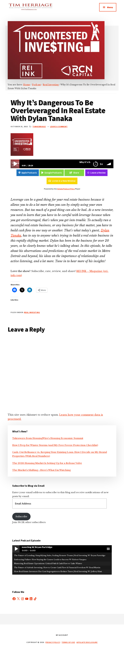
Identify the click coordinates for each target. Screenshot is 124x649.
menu (108, 548)
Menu (110, 7)
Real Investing (32, 312)
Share (76, 172)
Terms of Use (68, 642)
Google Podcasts (53, 172)
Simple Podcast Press (66, 189)
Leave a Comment (59, 126)
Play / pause (16, 548)
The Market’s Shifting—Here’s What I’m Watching (41, 470)
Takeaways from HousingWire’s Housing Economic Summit (47, 438)
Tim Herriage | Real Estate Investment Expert (30, 9)
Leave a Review (98, 172)
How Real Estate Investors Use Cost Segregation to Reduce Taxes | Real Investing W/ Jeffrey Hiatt (58, 571)
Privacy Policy (53, 642)
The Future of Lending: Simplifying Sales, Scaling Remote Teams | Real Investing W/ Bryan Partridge (59, 555)
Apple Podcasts (29, 172)
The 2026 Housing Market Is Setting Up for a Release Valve (47, 463)
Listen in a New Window (63, 180)
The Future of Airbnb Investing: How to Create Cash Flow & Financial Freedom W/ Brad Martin (57, 567)
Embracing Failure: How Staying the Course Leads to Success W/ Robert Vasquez (50, 559)
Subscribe (21, 516)
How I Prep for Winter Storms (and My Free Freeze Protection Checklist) (55, 445)
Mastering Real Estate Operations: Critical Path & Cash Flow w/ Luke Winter (48, 563)
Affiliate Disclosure (87, 642)
